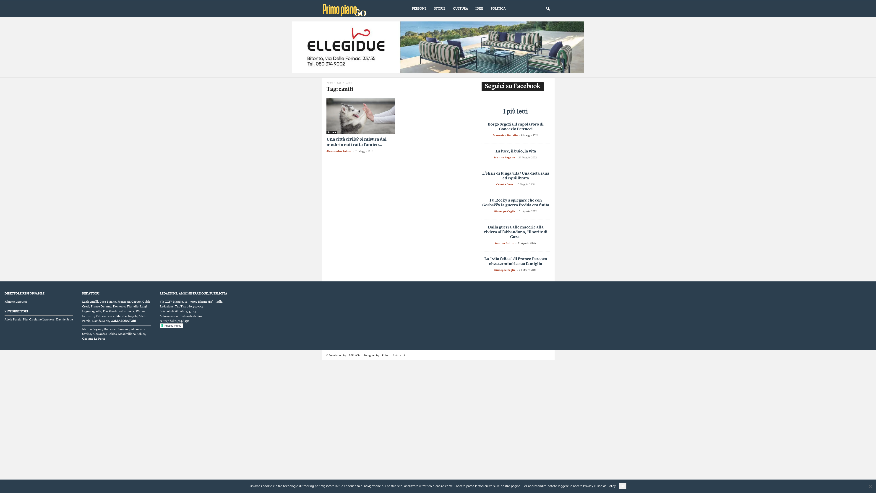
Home (329, 82)
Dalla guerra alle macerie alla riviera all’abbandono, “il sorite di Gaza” (516, 232)
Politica (498, 8)
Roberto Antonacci (393, 355)
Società (332, 132)
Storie (440, 8)
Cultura (460, 8)
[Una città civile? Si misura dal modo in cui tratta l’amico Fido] (360, 116)
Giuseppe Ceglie (504, 211)
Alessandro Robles (338, 151)
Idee (479, 8)
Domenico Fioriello (505, 135)
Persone (419, 8)
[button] (548, 9)
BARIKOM (354, 355)
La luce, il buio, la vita (515, 151)
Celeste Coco (504, 184)
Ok (623, 486)
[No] (870, 486)
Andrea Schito (504, 243)
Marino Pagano (504, 157)
